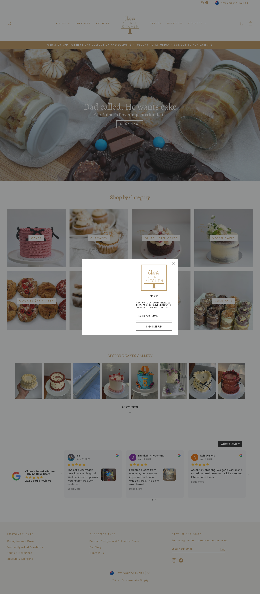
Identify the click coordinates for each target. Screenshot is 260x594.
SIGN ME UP (154, 326)
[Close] (173, 263)
